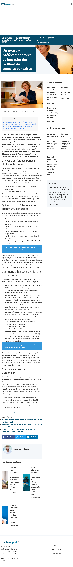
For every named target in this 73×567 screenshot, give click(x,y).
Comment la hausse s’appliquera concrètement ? (19, 126)
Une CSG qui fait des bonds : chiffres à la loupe (18, 122)
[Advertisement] (36, 21)
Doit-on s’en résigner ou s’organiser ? (16, 128)
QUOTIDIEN (51, 38)
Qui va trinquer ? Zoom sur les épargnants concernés (20, 124)
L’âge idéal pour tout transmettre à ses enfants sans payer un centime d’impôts (66, 141)
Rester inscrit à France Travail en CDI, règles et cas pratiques (52, 113)
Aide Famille (41, 38)
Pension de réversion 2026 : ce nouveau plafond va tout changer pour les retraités (52, 141)
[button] (71, 4)
